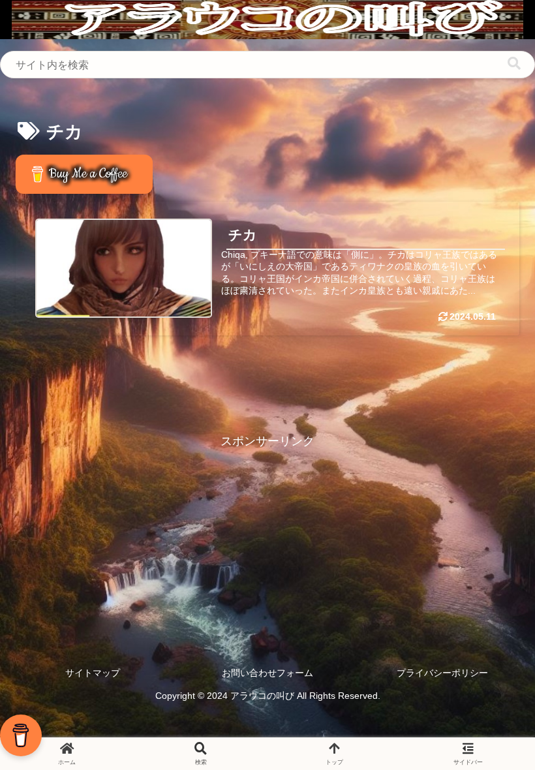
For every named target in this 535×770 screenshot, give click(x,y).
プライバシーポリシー (442, 673)
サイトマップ (92, 673)
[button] (514, 63)
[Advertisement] (267, 543)
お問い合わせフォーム (267, 673)
